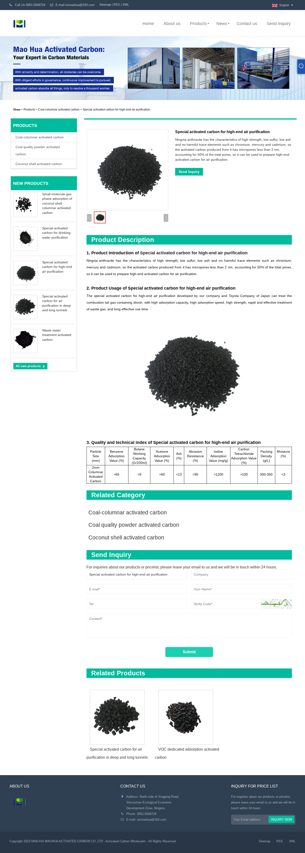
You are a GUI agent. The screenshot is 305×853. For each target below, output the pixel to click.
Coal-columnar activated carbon (59, 109)
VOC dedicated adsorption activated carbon (187, 753)
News (221, 23)
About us (171, 23)
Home (148, 23)
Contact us (247, 23)
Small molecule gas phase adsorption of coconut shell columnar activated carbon (57, 203)
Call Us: (30, 5)
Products (198, 23)
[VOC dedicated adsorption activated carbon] (189, 716)
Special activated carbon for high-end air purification (57, 266)
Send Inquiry (279, 23)
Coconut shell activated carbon (38, 164)
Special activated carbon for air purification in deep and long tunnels (117, 753)
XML (125, 4)
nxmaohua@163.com (151, 819)
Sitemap (105, 4)
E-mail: (75, 5)
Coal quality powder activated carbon (37, 150)
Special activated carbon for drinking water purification (56, 232)
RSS (116, 4)
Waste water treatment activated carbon (56, 334)
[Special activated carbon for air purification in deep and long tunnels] (120, 716)
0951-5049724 (146, 814)
